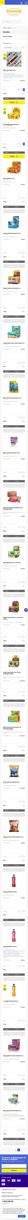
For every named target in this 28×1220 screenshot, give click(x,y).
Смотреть (17, 98)
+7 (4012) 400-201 (7, 1201)
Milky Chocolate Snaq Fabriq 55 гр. (12, 1110)
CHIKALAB (22, 1061)
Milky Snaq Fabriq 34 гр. (9, 70)
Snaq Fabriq (22, 80)
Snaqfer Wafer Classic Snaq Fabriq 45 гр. (13, 343)
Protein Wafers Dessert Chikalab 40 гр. (13, 1055)
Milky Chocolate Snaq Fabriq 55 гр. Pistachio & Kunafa (12, 728)
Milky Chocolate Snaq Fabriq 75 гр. (12, 398)
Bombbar (23, 184)
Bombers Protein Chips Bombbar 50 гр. (13, 837)
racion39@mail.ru (5, 1203)
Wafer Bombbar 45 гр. (9, 178)
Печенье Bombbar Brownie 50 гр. (12, 233)
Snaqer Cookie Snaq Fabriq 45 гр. (11, 288)
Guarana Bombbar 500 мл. (10, 892)
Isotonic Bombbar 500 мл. (10, 946)
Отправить (14, 1170)
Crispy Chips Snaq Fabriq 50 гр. (11, 782)
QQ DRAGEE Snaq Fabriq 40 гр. (11, 124)
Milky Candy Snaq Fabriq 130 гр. (11, 453)
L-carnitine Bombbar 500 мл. (10, 1001)
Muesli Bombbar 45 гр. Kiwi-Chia (11, 562)
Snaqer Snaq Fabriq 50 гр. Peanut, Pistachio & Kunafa (12, 673)
